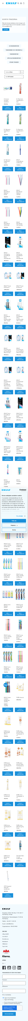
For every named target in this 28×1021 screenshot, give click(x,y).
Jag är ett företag (8, 999)
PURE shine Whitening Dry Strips (20, 827)
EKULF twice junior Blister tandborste (19, 606)
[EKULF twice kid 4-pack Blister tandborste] (20, 625)
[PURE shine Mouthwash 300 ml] (7, 721)
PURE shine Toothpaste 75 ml (7, 827)
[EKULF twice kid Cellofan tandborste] (20, 656)
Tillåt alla (14, 520)
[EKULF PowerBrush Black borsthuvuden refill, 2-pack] (7, 304)
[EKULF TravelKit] (20, 469)
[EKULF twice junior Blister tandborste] (20, 594)
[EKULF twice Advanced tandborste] (20, 533)
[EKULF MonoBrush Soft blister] (7, 212)
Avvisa (14, 530)
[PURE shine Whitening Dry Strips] (20, 815)
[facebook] (4, 967)
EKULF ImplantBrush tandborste (19, 161)
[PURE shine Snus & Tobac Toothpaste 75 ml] (7, 752)
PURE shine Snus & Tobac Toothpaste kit (20, 764)
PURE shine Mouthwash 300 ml (7, 732)
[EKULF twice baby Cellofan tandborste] (20, 564)
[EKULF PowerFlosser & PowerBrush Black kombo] (7, 338)
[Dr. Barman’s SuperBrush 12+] (7, 119)
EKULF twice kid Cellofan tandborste (19, 668)
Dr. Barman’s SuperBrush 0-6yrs (19, 100)
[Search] (18, 3)
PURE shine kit (20, 697)
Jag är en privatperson (10, 998)
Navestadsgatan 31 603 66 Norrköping (12, 917)
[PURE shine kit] (20, 687)
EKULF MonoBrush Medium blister (7, 192)
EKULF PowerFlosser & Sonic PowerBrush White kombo (19, 383)
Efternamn (5, 986)
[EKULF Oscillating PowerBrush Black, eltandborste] (7, 242)
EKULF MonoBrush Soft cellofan (19, 224)
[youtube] (9, 967)
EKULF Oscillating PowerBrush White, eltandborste (19, 255)
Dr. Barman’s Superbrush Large (7, 161)
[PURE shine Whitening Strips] (7, 845)
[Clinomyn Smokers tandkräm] (7, 88)
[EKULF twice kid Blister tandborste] (7, 656)
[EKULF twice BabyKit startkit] (7, 594)
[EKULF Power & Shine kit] (7, 275)
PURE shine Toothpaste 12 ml (20, 796)
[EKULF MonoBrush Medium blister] (7, 180)
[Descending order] (22, 72)
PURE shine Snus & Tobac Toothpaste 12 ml (20, 733)
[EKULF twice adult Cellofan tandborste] (7, 533)
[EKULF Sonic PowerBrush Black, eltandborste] (20, 403)
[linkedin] (19, 967)
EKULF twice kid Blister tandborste (7, 668)
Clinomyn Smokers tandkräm (6, 100)
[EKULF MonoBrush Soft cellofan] (20, 212)
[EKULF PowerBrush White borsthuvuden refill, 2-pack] (20, 304)
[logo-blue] (11, 3)
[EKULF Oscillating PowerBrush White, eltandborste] (20, 242)
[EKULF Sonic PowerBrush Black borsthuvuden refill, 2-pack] (7, 403)
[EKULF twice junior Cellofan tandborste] (7, 625)
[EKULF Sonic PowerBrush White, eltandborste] (20, 436)
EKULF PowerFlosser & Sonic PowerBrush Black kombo (7, 383)
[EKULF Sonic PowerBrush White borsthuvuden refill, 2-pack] (7, 436)
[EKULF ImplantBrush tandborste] (20, 149)
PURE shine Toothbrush (7, 795)
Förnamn (4, 980)
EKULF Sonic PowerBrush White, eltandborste (19, 449)
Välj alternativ (20, 108)
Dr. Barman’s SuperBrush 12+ (7, 131)
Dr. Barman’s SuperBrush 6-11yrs (19, 131)
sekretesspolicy (17, 1003)
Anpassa (13, 525)
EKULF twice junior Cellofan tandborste (8, 636)
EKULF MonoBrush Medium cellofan (19, 192)
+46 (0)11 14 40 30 (11, 921)
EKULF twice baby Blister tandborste (7, 576)
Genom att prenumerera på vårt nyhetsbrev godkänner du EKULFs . (13, 1003)
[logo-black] (6, 909)
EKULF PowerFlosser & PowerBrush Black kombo (7, 350)
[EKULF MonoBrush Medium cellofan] (20, 180)
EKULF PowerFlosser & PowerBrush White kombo (20, 350)
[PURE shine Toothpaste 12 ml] (20, 784)
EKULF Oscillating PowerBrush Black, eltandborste (7, 255)
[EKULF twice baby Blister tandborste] (7, 564)
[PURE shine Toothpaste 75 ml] (7, 815)
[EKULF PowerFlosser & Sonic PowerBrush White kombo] (20, 370)
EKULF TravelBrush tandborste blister (7, 482)
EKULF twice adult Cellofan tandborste (7, 545)
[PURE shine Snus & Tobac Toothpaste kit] (20, 752)
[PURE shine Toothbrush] (7, 784)
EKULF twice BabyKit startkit (7, 606)
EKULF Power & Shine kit (7, 286)
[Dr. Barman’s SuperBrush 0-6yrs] (20, 88)
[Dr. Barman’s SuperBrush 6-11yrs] (20, 119)
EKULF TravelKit (18, 480)
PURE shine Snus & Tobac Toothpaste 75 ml (7, 765)
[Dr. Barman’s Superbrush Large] (7, 149)
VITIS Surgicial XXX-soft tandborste (7, 887)
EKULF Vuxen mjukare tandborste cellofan (7, 699)
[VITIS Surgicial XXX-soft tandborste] (7, 876)
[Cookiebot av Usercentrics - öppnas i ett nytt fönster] (19, 490)
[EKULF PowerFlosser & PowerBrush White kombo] (20, 338)
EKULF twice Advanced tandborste (19, 545)
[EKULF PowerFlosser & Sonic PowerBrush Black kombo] (7, 370)
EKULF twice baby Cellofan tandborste (20, 576)
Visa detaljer (19, 516)
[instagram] (14, 967)
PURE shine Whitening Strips (7, 857)
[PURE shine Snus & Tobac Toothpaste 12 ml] (20, 721)
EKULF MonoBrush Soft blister (7, 224)
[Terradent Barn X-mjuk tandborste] (20, 845)
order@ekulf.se (9, 924)
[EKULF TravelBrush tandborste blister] (7, 469)
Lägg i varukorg (8, 108)
